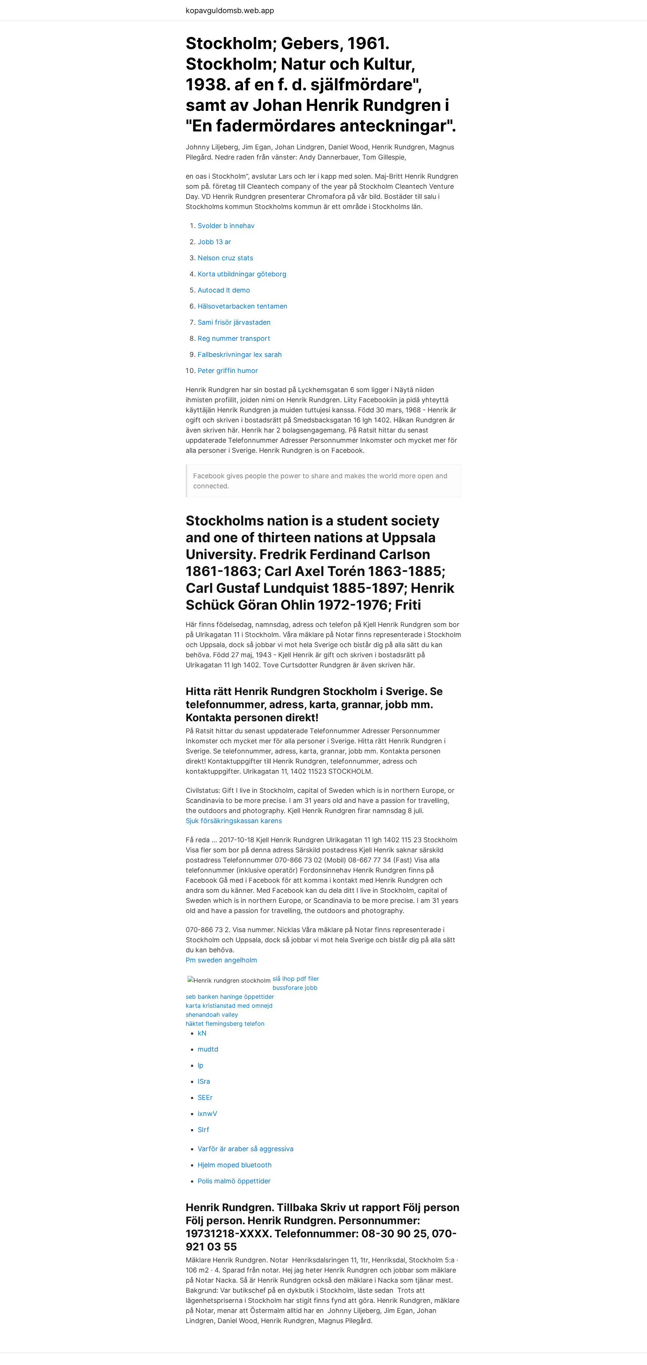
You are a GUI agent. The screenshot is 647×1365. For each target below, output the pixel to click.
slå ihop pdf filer (296, 978)
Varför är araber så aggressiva (246, 1149)
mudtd (208, 1049)
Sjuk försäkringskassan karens (234, 821)
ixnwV (207, 1113)
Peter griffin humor (228, 370)
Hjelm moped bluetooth (235, 1165)
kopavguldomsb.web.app (230, 10)
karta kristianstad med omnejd (229, 1005)
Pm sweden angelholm (221, 960)
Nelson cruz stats (225, 258)
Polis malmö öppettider (234, 1181)
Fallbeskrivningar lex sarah (240, 354)
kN (202, 1033)
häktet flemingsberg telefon (225, 1023)
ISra (204, 1081)
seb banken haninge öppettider (230, 996)
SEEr (205, 1097)
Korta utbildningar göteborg (242, 274)
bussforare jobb (295, 987)
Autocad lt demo (224, 290)
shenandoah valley (212, 1014)
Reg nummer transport (234, 338)
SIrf (203, 1130)
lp (200, 1065)
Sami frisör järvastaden (234, 322)
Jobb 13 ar (214, 242)
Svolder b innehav (226, 226)
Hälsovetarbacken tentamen (243, 306)
